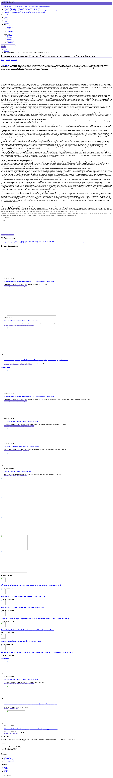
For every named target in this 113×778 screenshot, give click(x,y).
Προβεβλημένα (14, 733)
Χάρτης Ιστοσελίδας (9, 759)
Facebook (6, 767)
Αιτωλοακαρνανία (11, 25)
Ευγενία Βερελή (6, 65)
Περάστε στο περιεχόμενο (7, 1)
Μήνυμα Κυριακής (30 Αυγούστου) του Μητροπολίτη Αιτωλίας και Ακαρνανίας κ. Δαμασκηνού (27, 6)
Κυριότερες (9, 32)
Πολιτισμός (9, 35)
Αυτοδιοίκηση (10, 27)
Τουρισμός (9, 37)
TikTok (5, 771)
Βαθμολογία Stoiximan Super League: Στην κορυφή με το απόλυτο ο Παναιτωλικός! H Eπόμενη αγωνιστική (30, 10)
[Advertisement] (56, 76)
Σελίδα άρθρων (7, 758)
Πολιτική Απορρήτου (9, 761)
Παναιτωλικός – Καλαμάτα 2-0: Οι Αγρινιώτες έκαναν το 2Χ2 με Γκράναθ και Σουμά (27, 630)
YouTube (6, 768)
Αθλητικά (6, 21)
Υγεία (8, 38)
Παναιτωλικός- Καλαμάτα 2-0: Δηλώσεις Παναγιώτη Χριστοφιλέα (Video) (22, 8)
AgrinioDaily (14, 60)
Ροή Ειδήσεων (23, 286)
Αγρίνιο (9, 28)
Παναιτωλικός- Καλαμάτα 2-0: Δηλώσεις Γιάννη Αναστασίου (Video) (20, 9)
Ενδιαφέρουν (10, 42)
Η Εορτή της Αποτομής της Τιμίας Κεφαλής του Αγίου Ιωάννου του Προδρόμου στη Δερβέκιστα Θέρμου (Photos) (36, 652)
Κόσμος (6, 19)
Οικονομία (6, 23)
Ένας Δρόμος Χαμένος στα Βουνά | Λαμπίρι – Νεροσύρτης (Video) (21, 641)
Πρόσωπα (9, 39)
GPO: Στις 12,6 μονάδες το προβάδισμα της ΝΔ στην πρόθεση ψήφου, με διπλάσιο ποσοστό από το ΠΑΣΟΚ (27, 241)
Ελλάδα (6, 17)
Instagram (6, 770)
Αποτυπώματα (10, 41)
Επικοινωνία (7, 757)
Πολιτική (6, 20)
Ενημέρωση (10, 31)
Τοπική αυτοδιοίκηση (27, 364)
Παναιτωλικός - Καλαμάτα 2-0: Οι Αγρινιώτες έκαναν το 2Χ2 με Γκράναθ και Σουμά (24, 12)
